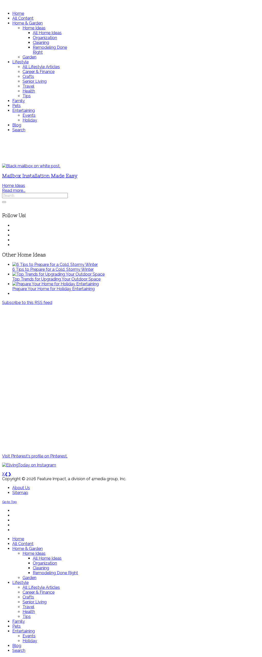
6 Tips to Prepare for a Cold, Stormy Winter (53, 269)
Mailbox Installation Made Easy (40, 176)
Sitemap (20, 492)
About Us (21, 487)
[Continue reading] (55, 264)
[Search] (4, 202)
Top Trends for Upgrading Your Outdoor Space (56, 279)
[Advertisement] (131, 147)
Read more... (13, 190)
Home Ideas (13, 185)
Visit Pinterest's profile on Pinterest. (35, 456)
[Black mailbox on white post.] (31, 165)
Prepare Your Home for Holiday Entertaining (53, 288)
